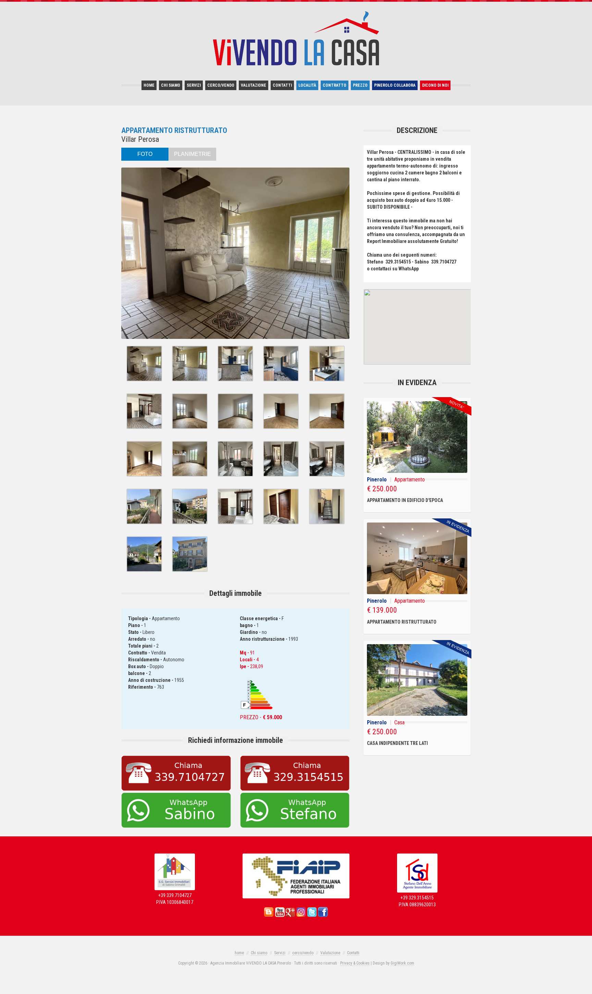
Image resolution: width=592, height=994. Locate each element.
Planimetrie (192, 154)
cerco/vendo (220, 85)
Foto (144, 154)
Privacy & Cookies (355, 963)
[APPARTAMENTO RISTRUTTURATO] (144, 379)
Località (307, 85)
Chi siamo (170, 85)
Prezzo (360, 85)
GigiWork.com (402, 963)
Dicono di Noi (435, 85)
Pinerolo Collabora (395, 85)
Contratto (334, 85)
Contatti (282, 85)
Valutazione (253, 85)
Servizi (194, 85)
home (149, 85)
